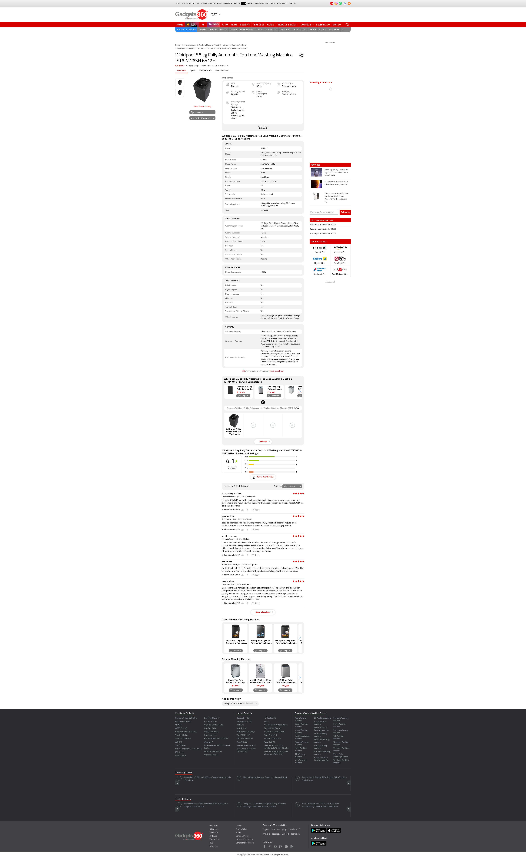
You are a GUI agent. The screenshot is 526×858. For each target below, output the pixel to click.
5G (343, 30)
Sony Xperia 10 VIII (244, 722)
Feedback (214, 833)
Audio (269, 30)
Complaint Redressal (245, 843)
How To (223, 30)
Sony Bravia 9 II (270, 735)
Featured (316, 164)
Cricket (212, 4)
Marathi (292, 4)
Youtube (275, 846)
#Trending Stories (183, 773)
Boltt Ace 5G (242, 728)
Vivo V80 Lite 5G (243, 735)
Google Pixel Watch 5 (272, 728)
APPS (267, 4)
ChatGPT (178, 725)
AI (203, 24)
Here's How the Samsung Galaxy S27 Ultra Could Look (265, 777)
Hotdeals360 (300, 30)
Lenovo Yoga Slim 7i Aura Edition (188, 749)
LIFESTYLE (227, 4)
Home (180, 24)
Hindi (273, 830)
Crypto (260, 30)
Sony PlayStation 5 (212, 718)
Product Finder (286, 24)
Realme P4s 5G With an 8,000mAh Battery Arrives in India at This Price (207, 778)
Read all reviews (263, 612)
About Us (214, 826)
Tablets (312, 30)
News (234, 24)
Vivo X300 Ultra (181, 735)
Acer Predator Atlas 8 (272, 739)
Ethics (238, 833)
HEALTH (237, 4)
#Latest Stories (183, 799)
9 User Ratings (192, 66)
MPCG (284, 4)
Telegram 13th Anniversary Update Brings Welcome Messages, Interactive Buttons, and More (264, 805)
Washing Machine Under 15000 (323, 229)
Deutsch (285, 834)
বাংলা (278, 830)
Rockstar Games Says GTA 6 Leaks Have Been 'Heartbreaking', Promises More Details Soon (320, 805)
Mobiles (202, 30)
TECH (243, 4)
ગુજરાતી (266, 834)
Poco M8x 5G (242, 742)
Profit (192, 4)
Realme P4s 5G (243, 718)
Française (295, 834)
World (185, 4)
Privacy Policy (241, 829)
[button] (300, 391)
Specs (193, 70)
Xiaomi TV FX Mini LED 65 (274, 732)
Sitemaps (214, 829)
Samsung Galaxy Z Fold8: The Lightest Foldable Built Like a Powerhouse (336, 173)
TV (276, 30)
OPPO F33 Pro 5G (211, 732)
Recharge (322, 24)
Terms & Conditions (244, 840)
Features (258, 24)
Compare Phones (211, 755)
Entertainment (247, 30)
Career (238, 826)
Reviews (245, 24)
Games (250, 4)
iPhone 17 (208, 742)
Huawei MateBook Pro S (246, 745)
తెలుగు (292, 829)
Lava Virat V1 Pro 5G (245, 739)
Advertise (214, 846)
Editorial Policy (242, 836)
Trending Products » (321, 82)
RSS (211, 843)
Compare (306, 24)
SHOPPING (259, 4)
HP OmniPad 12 (210, 722)
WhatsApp (286, 846)
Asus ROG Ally (270, 742)
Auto (225, 24)
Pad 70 (267, 722)
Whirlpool (179, 66)
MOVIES (204, 4)
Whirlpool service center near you (238, 704)
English (266, 830)
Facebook (264, 846)
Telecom (213, 30)
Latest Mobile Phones (213, 752)
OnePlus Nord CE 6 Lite (213, 725)
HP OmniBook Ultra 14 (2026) (216, 739)
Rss (292, 846)
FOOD (219, 4)
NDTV (178, 4)
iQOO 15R (179, 752)
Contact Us (214, 840)
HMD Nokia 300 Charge (246, 732)
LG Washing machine (322, 718)
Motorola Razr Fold (183, 722)
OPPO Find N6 (181, 728)
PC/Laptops (285, 30)
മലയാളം (276, 834)
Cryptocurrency (210, 735)
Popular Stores (319, 241)
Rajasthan (276, 4)
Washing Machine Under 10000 (323, 225)
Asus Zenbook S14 (183, 739)
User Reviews (221, 70)
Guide (270, 24)
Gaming (233, 30)
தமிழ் (284, 830)
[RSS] (349, 3)
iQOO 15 (178, 742)
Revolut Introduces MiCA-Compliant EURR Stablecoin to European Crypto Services (206, 805)
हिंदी (198, 4)
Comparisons (205, 70)
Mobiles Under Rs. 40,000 (186, 732)
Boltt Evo (240, 725)
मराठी (298, 830)
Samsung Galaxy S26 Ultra (186, 718)
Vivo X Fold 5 (180, 756)
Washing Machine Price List (210, 45)
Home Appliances (189, 45)
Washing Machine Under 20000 (323, 234)
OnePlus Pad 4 (210, 728)
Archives (213, 836)
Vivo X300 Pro (181, 745)
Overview (181, 70)
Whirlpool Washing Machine (234, 45)
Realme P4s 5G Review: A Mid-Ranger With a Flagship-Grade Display (324, 778)
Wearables (334, 30)
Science (322, 30)
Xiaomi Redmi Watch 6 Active (276, 725)
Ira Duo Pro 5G (270, 718)
